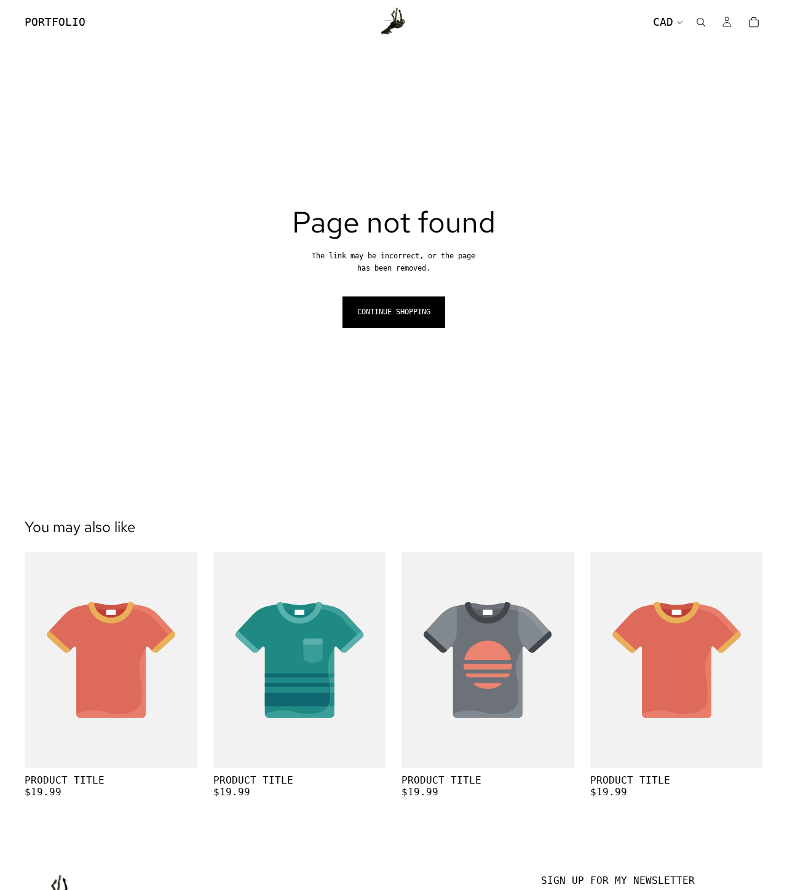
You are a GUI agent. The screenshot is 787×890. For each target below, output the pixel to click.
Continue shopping (393, 312)
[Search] (700, 22)
